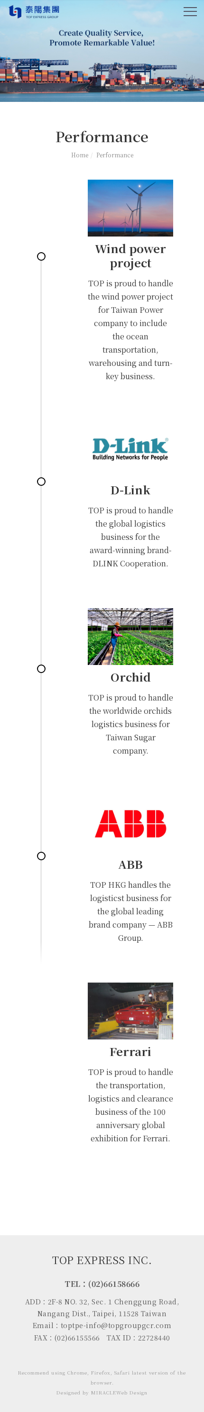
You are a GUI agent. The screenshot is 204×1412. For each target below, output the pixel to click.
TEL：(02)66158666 (102, 1283)
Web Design (132, 1392)
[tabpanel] (102, 51)
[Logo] (34, 11)
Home (79, 155)
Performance (114, 155)
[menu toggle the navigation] (190, 12)
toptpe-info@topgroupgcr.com (116, 1325)
